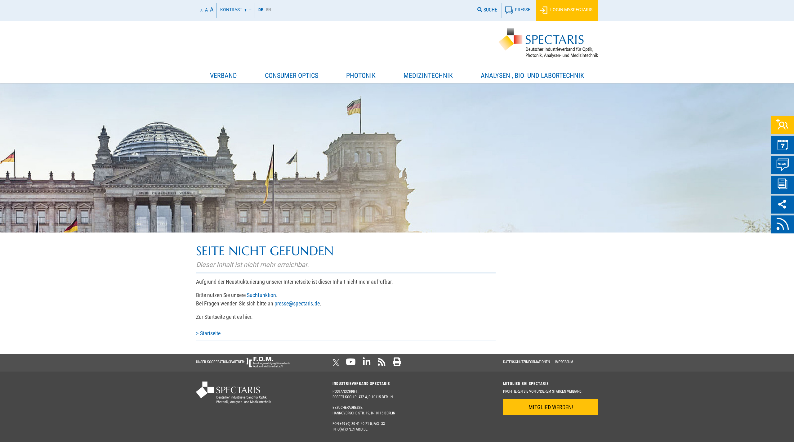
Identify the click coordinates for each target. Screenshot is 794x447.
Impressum (564, 362)
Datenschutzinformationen (526, 362)
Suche (489, 10)
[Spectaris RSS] (382, 364)
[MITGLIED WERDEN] (782, 125)
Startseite (210, 333)
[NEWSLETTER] (782, 185)
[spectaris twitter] (337, 364)
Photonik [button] (361, 75)
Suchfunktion (261, 295)
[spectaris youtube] (351, 364)
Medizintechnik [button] (428, 75)
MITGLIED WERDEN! (551, 407)
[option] (269, 10)
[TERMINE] (782, 145)
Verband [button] (223, 75)
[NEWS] (782, 165)
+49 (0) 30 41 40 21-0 (356, 424)
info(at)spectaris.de (350, 429)
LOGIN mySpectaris (570, 9)
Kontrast (231, 9)
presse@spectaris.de (297, 303)
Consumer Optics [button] (291, 75)
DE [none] (260, 9)
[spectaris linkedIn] (367, 364)
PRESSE (522, 9)
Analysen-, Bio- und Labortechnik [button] (532, 75)
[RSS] (782, 224)
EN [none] (268, 9)
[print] (397, 364)
